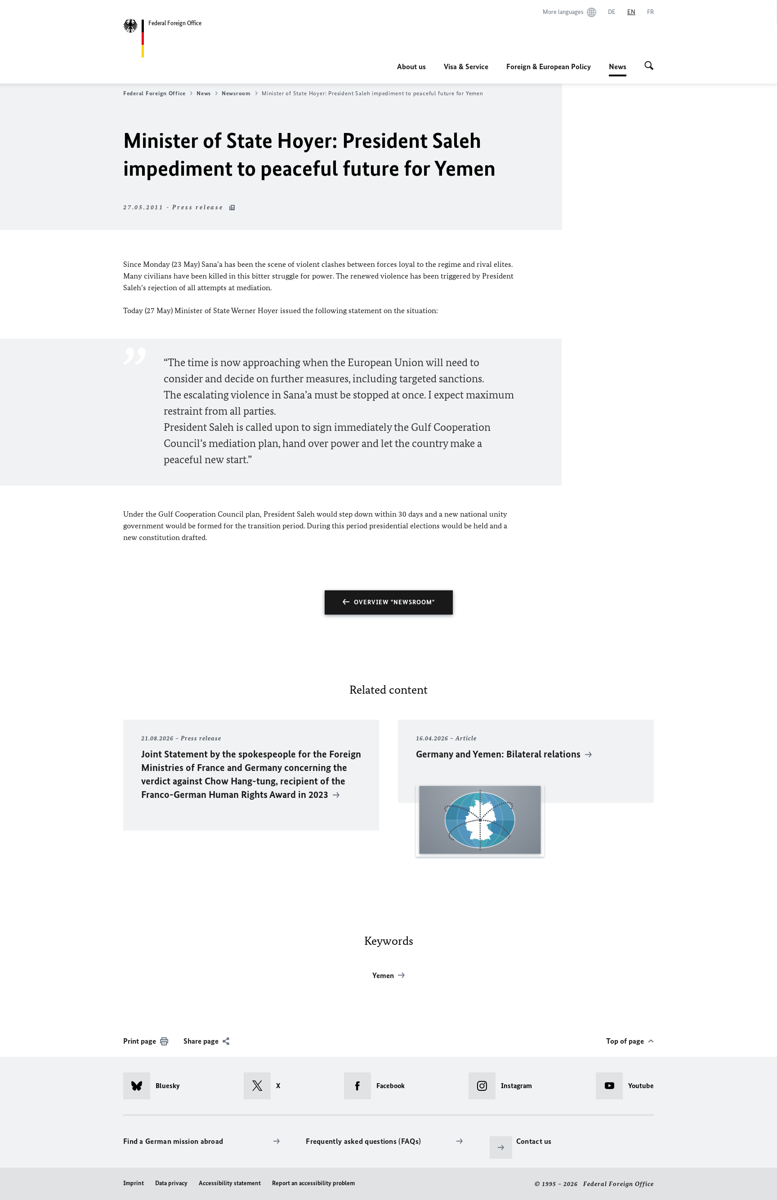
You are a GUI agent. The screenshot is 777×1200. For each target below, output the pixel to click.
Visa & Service (466, 66)
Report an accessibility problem (313, 1183)
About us (411, 66)
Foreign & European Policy (548, 66)
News (617, 69)
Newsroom (236, 93)
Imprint (133, 1183)
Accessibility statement (230, 1183)
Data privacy (171, 1183)
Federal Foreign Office (154, 93)
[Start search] (649, 66)
